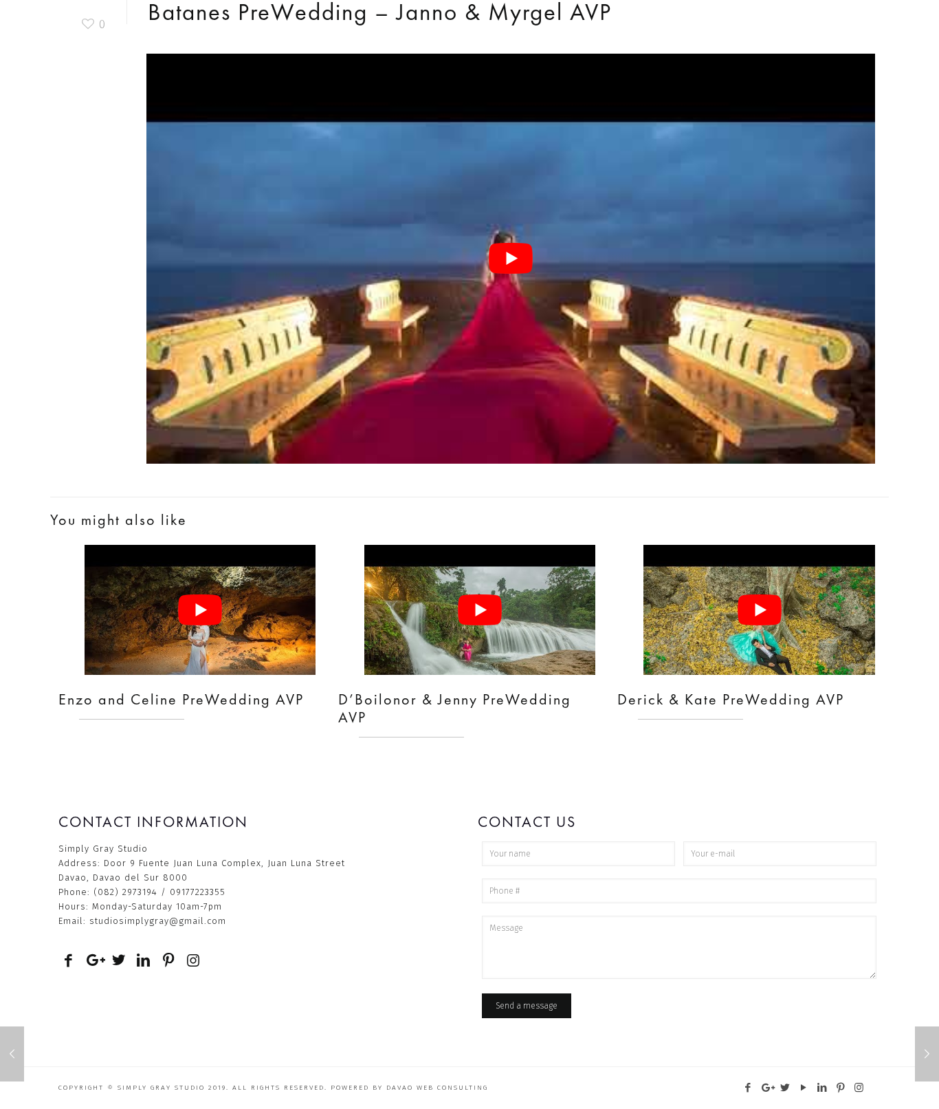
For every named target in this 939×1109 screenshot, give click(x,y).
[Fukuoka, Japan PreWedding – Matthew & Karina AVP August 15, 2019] (927, 1053)
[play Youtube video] (510, 259)
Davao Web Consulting (437, 1088)
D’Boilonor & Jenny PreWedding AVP (454, 708)
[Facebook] (748, 1087)
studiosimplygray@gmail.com (157, 921)
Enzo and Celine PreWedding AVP (181, 699)
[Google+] (767, 1087)
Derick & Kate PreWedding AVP (730, 699)
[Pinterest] (841, 1087)
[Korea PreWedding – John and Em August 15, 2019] (12, 1053)
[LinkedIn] (822, 1087)
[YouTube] (804, 1087)
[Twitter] (785, 1087)
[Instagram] (859, 1087)
